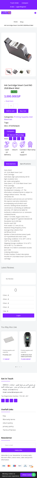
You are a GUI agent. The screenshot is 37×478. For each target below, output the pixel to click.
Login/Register (21, 7)
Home (16, 22)
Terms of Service (9, 430)
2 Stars (6, 307)
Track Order (14, 3)
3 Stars (6, 303)
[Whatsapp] (34, 475)
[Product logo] (11, 13)
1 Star (5, 311)
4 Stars (6, 299)
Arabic (12, 7)
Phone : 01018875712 (10, 390)
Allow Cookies (27, 475)
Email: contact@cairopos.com (12, 392)
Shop (21, 22)
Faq (4, 416)
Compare (25, 3)
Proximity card (7, 355)
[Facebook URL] (10, 138)
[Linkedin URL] (18, 138)
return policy (8, 423)
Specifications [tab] (25, 164)
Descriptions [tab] (11, 164)
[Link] (3, 400)
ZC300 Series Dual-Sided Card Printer (26, 355)
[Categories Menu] (30, 14)
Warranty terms (9, 419)
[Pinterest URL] (22, 138)
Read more (9, 101)
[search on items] (26, 14)
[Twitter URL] (14, 138)
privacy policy (8, 426)
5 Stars (6, 295)
